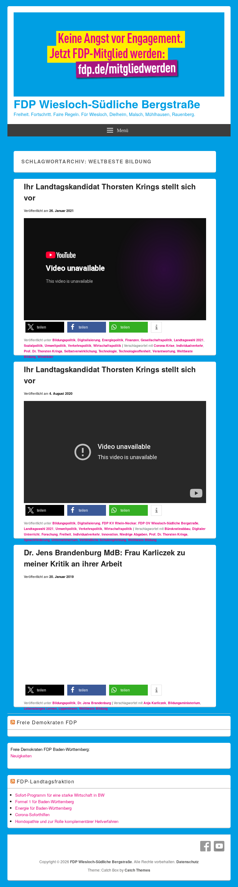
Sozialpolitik (33, 345)
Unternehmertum (64, 539)
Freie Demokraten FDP (47, 722)
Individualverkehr (189, 345)
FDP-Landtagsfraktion (46, 781)
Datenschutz (187, 861)
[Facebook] (205, 846)
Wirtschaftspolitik (107, 345)
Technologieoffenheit (135, 351)
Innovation (110, 534)
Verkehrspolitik (79, 345)
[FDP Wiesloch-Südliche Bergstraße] (119, 95)
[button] (44, 327)
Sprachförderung (37, 539)
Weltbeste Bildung (142, 539)
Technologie (108, 351)
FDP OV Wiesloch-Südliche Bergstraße (168, 523)
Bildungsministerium (184, 702)
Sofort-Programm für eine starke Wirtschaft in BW (59, 795)
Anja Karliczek (154, 702)
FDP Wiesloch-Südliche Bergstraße (107, 104)
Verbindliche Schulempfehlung (102, 539)
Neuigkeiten (21, 756)
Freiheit (65, 534)
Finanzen (132, 340)
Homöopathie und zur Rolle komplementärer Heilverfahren (66, 821)
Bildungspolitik (64, 340)
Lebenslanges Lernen (40, 708)
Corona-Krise (164, 345)
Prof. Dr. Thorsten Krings (43, 351)
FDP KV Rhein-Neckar (119, 523)
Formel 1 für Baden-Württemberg (44, 801)
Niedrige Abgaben (133, 534)
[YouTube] (219, 846)
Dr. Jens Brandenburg (94, 702)
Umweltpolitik (55, 345)
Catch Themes (137, 870)
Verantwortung (163, 351)
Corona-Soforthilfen (32, 814)
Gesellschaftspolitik (156, 340)
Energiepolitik (112, 340)
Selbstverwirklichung (80, 351)
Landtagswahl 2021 (189, 340)
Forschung (50, 534)
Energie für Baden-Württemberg (43, 808)
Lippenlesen (68, 708)
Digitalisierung (88, 340)
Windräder (45, 356)
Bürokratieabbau (177, 528)
